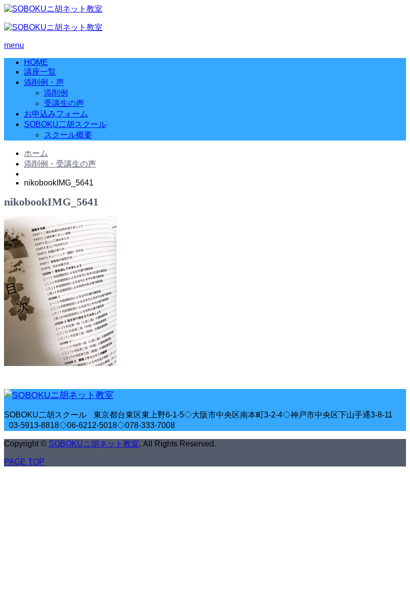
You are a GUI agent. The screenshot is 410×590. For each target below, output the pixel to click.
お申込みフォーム (56, 114)
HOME (36, 62)
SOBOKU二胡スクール (65, 124)
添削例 (56, 92)
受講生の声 (64, 103)
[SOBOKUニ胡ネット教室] (53, 8)
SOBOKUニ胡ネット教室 (93, 444)
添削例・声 (44, 82)
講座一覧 (40, 72)
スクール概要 (68, 134)
